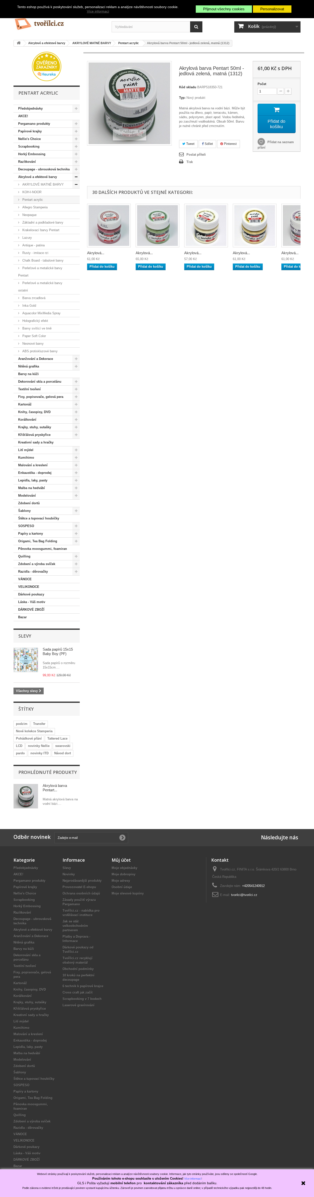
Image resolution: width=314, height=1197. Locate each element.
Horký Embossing (31, 154)
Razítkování (27, 162)
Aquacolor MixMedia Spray (41, 313)
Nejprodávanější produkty (82, 880)
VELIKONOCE (28, 587)
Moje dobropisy (123, 874)
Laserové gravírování (78, 1005)
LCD (19, 746)
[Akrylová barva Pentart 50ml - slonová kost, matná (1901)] (206, 225)
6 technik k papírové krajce (83, 986)
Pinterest (230, 144)
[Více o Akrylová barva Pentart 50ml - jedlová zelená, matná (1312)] (25, 796)
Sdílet (208, 144)
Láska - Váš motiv (31, 602)
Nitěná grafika (28, 366)
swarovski (62, 746)
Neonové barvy (32, 343)
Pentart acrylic (32, 200)
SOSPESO (26, 526)
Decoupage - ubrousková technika (44, 169)
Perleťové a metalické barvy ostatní (40, 286)
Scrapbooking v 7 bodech (82, 999)
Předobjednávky (30, 108)
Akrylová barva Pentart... (55, 787)
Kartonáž (25, 404)
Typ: (182, 98)
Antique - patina (33, 245)
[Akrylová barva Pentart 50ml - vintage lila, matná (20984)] (109, 225)
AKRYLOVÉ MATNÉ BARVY (42, 184)
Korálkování (27, 419)
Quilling (24, 556)
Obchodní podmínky (78, 969)
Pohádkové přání (29, 738)
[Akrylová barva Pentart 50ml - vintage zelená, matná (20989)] (157, 225)
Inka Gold (28, 305)
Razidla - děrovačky (33, 571)
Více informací (98, 11)
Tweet (190, 144)
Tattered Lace (57, 738)
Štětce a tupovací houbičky (38, 518)
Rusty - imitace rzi (34, 253)
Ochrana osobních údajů (81, 893)
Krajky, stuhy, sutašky (34, 427)
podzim (21, 724)
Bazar (22, 617)
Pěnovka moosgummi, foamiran (42, 549)
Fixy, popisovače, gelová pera (40, 397)
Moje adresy (121, 880)
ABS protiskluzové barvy (39, 351)
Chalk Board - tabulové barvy (42, 260)
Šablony (24, 511)
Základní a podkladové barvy (42, 222)
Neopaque (29, 215)
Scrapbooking (28, 146)
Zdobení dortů (29, 503)
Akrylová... (95, 253)
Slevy (24, 636)
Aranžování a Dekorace (35, 359)
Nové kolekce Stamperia (34, 731)
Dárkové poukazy (31, 594)
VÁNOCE (25, 579)
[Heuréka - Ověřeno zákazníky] (46, 66)
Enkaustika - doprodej (35, 473)
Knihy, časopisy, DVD (34, 412)
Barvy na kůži (28, 374)
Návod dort (62, 753)
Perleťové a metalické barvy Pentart (40, 271)
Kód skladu (187, 87)
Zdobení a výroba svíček (36, 564)
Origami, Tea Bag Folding (37, 541)
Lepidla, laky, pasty (32, 480)
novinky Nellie (39, 746)
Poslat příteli (196, 154)
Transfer (39, 724)
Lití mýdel (25, 450)
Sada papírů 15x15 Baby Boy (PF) (58, 651)
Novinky (69, 874)
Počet (262, 84)
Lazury (26, 237)
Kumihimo (26, 457)
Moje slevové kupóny (128, 893)
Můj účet (121, 860)
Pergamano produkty (34, 124)
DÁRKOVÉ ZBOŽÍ (31, 609)
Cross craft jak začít (77, 992)
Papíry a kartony (30, 533)
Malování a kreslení (33, 465)
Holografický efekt (34, 321)
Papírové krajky (30, 131)
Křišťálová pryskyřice (34, 435)
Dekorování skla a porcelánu (39, 381)
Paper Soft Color (33, 336)
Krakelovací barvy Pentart (40, 230)
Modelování (27, 495)
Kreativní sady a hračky (35, 442)
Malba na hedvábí (31, 488)
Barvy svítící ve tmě (36, 328)
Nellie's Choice (29, 139)
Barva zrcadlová (33, 298)
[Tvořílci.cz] (58, 22)
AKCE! (23, 116)
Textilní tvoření (29, 389)
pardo (20, 753)
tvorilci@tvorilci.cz (244, 895)
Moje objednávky (124, 868)
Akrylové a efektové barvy (37, 177)
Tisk (189, 162)
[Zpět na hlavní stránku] (18, 43)
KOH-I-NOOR (31, 192)
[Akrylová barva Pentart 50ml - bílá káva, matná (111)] (254, 225)
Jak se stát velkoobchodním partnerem (75, 926)
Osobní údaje (122, 887)
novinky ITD (39, 753)
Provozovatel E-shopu (79, 887)
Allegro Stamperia (34, 207)
